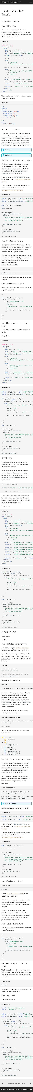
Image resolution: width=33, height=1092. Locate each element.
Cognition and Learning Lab (11, 2)
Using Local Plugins (10, 803)
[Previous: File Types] (2, 1083)
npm (9, 781)
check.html (8, 155)
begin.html (8, 150)
